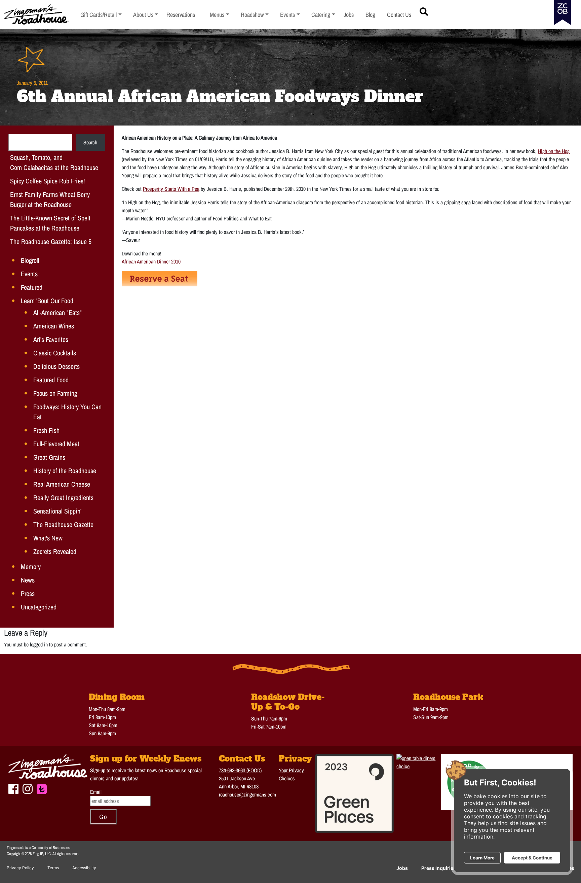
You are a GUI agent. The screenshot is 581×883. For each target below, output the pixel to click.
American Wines (53, 325)
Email (96, 792)
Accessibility (84, 867)
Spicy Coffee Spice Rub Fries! (47, 180)
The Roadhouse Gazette (63, 524)
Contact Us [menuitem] (399, 14)
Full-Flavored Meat (56, 443)
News (28, 580)
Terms (53, 867)
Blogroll (30, 260)
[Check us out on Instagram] (28, 788)
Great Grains (49, 457)
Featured (31, 287)
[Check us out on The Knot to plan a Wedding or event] (42, 788)
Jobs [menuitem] (349, 14)
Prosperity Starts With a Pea (171, 188)
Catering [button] (323, 14)
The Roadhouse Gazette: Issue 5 (50, 241)
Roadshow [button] (255, 14)
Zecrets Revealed (54, 551)
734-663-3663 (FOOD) (240, 770)
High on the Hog (554, 151)
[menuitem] (101, 15)
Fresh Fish (46, 430)
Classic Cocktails (54, 352)
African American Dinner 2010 (151, 261)
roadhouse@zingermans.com (247, 794)
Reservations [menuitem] (180, 14)
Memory (31, 566)
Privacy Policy (20, 867)
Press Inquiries (438, 868)
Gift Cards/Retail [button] (98, 14)
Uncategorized (38, 606)
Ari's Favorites (50, 339)
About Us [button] (145, 14)
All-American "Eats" (57, 312)
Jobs (402, 868)
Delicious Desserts (56, 366)
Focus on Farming (55, 393)
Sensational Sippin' (57, 511)
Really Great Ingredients (63, 497)
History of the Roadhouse (64, 470)
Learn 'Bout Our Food (47, 300)
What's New (48, 537)
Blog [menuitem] (370, 14)
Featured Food (51, 379)
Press (28, 593)
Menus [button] (219, 14)
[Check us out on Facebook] (13, 788)
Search (90, 142)
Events (29, 273)
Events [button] (290, 14)
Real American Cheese (61, 484)
